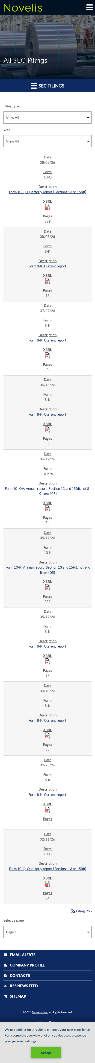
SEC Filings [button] (51, 85)
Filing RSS (81, 911)
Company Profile (24, 965)
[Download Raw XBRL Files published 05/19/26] (47, 587)
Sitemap (14, 996)
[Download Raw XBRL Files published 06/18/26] (47, 429)
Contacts (16, 975)
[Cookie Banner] (47, 1042)
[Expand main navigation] (89, 7)
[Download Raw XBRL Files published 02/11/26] (47, 883)
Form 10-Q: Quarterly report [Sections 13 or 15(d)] (47, 192)
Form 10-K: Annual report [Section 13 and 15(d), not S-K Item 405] (48, 570)
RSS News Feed (20, 986)
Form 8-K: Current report (47, 266)
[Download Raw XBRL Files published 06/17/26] (47, 508)
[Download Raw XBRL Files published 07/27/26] (47, 355)
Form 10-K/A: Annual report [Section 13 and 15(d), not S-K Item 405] (47, 491)
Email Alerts (19, 954)
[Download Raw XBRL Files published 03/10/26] (47, 735)
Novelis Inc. (40, 1012)
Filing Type (11, 106)
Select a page (13, 920)
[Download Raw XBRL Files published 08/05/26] (47, 207)
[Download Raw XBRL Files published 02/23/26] (47, 809)
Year (6, 130)
